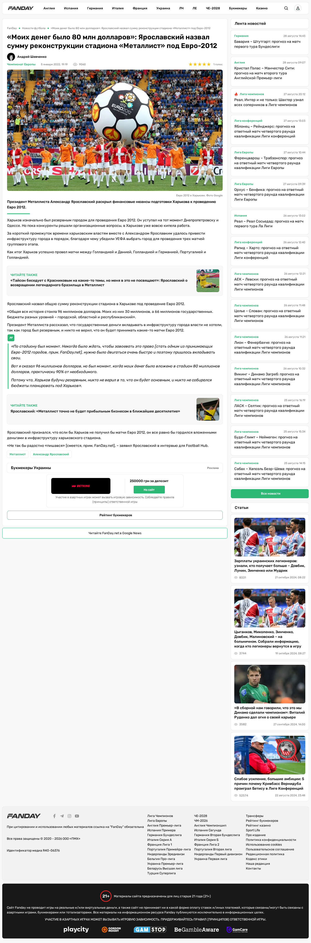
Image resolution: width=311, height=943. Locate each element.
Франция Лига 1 (159, 845)
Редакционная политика (265, 854)
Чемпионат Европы (21, 64)
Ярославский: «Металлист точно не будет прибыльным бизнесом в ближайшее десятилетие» (95, 411)
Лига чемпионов (252, 94)
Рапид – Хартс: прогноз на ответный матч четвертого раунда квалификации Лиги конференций (269, 253)
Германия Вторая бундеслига (217, 835)
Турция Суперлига (161, 873)
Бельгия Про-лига (161, 859)
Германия (95, 8)
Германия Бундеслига (164, 835)
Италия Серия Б (206, 840)
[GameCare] (237, 930)
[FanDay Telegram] (62, 816)
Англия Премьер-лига (164, 825)
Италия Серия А (159, 840)
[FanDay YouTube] (77, 816)
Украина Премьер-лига (165, 864)
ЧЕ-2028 (213, 8)
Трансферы (254, 816)
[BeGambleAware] (196, 930)
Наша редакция (258, 864)
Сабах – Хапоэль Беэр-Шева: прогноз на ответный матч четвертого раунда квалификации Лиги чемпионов (269, 474)
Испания (71, 8)
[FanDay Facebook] (54, 816)
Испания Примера (161, 830)
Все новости (270, 494)
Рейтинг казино (258, 825)
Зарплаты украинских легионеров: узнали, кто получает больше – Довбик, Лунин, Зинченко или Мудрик (269, 566)
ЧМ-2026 (201, 821)
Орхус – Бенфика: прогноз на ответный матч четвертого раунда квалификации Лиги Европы (269, 194)
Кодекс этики (256, 859)
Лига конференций (248, 120)
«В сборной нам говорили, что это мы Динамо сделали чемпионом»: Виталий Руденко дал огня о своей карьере (269, 713)
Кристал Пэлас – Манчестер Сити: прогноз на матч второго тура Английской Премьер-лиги (264, 73)
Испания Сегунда (207, 830)
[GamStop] (150, 930)
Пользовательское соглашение (270, 849)
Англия (49, 8)
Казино (262, 8)
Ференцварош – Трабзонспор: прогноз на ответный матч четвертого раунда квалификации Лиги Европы (268, 163)
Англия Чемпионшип (210, 825)
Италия (118, 8)
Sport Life (253, 830)
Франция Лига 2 (206, 845)
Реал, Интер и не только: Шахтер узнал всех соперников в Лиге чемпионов (268, 102)
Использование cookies (264, 845)
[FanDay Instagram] (69, 816)
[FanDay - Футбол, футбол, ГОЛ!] (21, 8)
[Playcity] (76, 930)
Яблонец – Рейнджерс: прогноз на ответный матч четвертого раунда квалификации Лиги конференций (264, 131)
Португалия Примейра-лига (169, 849)
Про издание (256, 835)
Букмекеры (238, 8)
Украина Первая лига (210, 859)
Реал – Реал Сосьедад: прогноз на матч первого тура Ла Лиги (268, 223)
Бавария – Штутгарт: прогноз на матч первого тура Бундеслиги (267, 44)
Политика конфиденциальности (271, 840)
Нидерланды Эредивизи (166, 854)
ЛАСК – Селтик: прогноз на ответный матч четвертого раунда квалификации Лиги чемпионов (269, 411)
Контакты (253, 868)
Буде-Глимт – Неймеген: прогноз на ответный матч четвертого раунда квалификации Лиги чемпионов (266, 442)
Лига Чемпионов (160, 816)
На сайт (149, 489)
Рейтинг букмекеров (115, 515)
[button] (286, 8)
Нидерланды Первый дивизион (218, 854)
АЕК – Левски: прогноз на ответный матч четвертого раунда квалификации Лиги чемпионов (269, 284)
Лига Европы (243, 152)
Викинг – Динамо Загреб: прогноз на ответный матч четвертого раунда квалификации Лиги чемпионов (266, 379)
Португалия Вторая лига (213, 849)
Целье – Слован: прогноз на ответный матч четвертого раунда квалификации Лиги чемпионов (269, 316)
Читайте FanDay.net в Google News (115, 533)
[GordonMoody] (111, 930)
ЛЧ (181, 8)
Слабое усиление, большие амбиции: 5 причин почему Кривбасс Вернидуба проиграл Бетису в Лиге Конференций (269, 784)
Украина (163, 8)
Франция (140, 8)
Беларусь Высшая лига (165, 868)
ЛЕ (195, 8)
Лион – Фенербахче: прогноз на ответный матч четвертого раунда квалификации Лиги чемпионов (264, 347)
